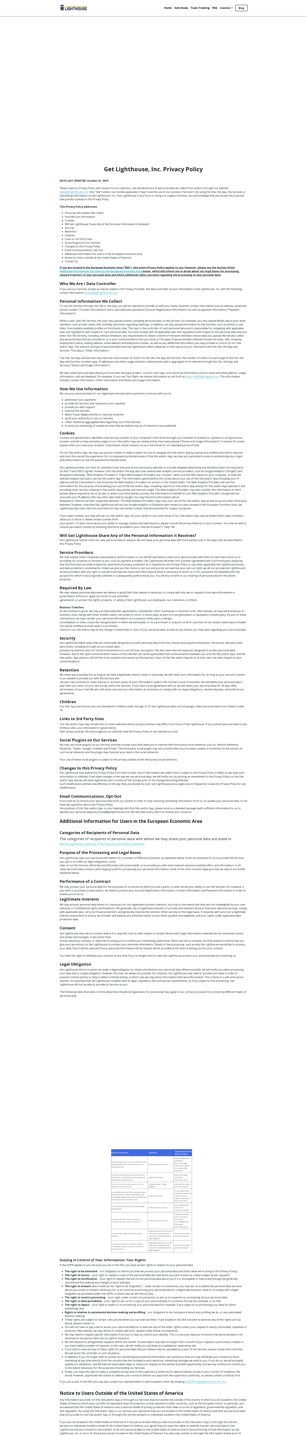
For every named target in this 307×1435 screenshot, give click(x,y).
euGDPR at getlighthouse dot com (205, 1381)
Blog (241, 8)
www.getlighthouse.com (74, 192)
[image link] (74, 7)
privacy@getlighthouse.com (101, 292)
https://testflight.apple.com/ (202, 376)
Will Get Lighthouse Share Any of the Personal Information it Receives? (102, 844)
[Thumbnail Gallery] (153, 1201)
